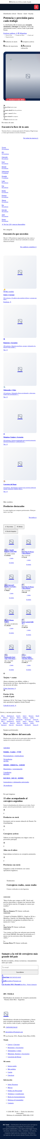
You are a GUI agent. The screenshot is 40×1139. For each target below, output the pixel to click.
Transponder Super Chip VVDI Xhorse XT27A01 (9, 658)
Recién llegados (11, 531)
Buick (12, 717)
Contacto (11, 1103)
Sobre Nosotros (13, 1084)
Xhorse (6, 654)
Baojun (31, 715)
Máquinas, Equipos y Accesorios (18, 1054)
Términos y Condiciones (16, 1094)
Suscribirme (20, 972)
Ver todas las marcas (30, 138)
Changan (3, 719)
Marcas (10, 1087)
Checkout (11, 1075)
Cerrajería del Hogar (14, 1057)
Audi (18, 715)
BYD (18, 717)
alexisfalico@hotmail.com (14, 1032)
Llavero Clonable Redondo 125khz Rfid (10, 550)
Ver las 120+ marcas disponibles (14, 224)
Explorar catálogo (9, 33)
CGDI (32, 717)
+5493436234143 (11, 1027)
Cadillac (25, 717)
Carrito (10, 1072)
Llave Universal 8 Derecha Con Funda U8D (10, 586)
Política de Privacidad (15, 1091)
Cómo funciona (8, 688)
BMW (5, 717)
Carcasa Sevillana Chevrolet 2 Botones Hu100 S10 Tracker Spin (28, 658)
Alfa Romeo (10, 715)
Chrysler (28, 719)
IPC (23, 549)
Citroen (35, 719)
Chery (11, 719)
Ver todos (32, 517)
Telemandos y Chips (14, 1051)
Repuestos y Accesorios (15, 1047)
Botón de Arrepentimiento (16, 1097)
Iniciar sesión (12, 1066)
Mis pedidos (12, 1069)
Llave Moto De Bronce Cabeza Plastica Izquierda (28, 553)
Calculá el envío (9, 705)
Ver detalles (11, 562)
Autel (24, 715)
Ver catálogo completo (27, 247)
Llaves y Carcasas (14, 1044)
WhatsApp (23, 33)
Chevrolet (24, 654)
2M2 (2, 715)
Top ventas (9, 526)
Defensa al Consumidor (15, 1100)
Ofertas (20, 526)
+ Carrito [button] (11, 558)
